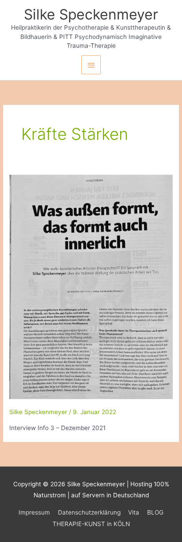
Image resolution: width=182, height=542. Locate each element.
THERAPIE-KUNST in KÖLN (91, 523)
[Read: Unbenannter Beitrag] (91, 286)
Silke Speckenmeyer (91, 14)
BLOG (155, 512)
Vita (133, 512)
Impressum (34, 512)
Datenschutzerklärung (89, 512)
